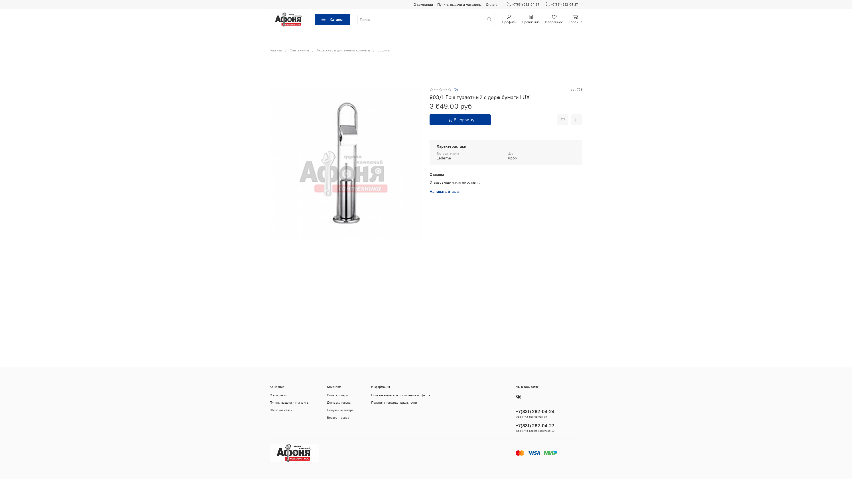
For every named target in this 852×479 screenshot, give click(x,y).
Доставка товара (339, 402)
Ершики (384, 50)
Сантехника (299, 50)
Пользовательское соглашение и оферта (400, 395)
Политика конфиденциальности (394, 402)
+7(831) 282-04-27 (564, 4)
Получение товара (340, 410)
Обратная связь (281, 410)
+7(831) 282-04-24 (525, 4)
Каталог (337, 19)
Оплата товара (337, 395)
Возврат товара (338, 418)
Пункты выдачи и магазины (459, 4)
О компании (423, 4)
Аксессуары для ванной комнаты (343, 50)
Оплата (491, 4)
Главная (276, 50)
